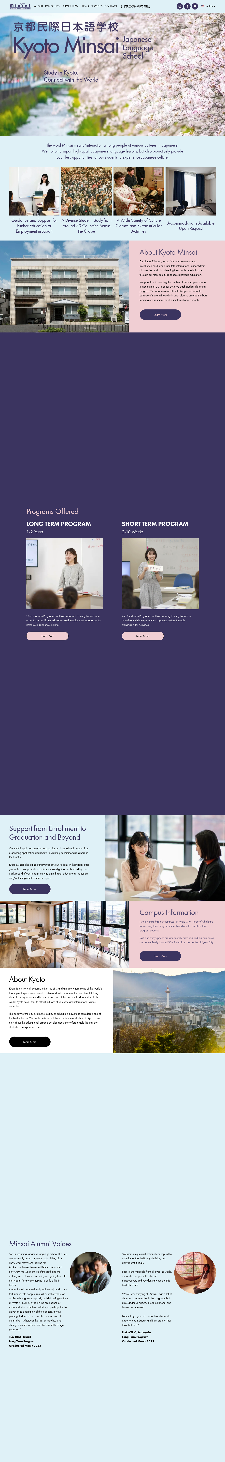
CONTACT (110, 6)
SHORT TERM (70, 6)
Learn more (47, 636)
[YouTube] (195, 6)
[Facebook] (187, 6)
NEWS (85, 6)
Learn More (160, 315)
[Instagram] (180, 6)
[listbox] (208, 6)
